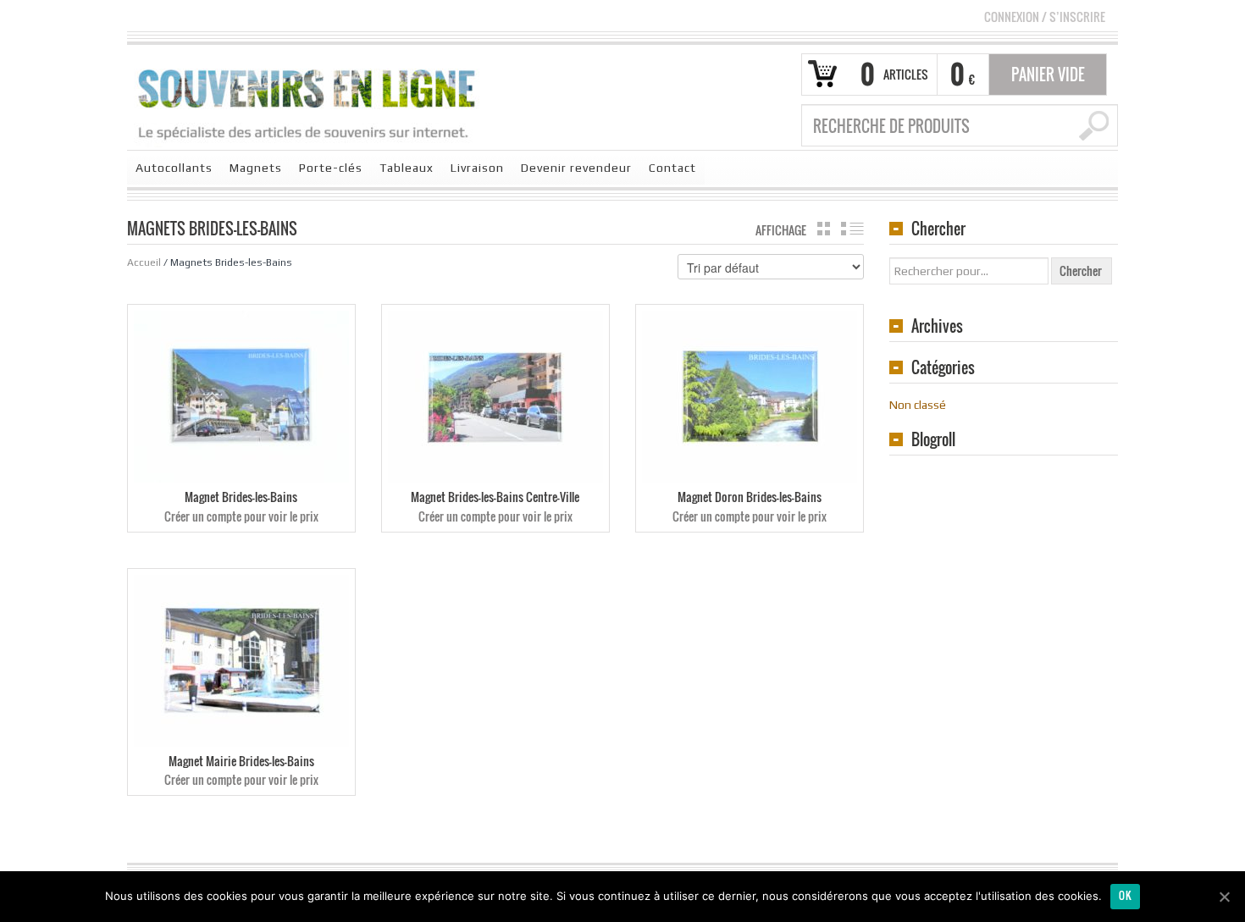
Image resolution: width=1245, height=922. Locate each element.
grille (823, 228)
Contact (672, 167)
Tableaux (406, 167)
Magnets (256, 167)
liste (852, 228)
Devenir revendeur (576, 167)
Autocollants (174, 167)
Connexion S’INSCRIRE (1044, 16)
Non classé (917, 404)
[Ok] (1223, 896)
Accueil (144, 262)
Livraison (477, 167)
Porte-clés (330, 167)
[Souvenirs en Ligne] (307, 103)
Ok (1125, 895)
